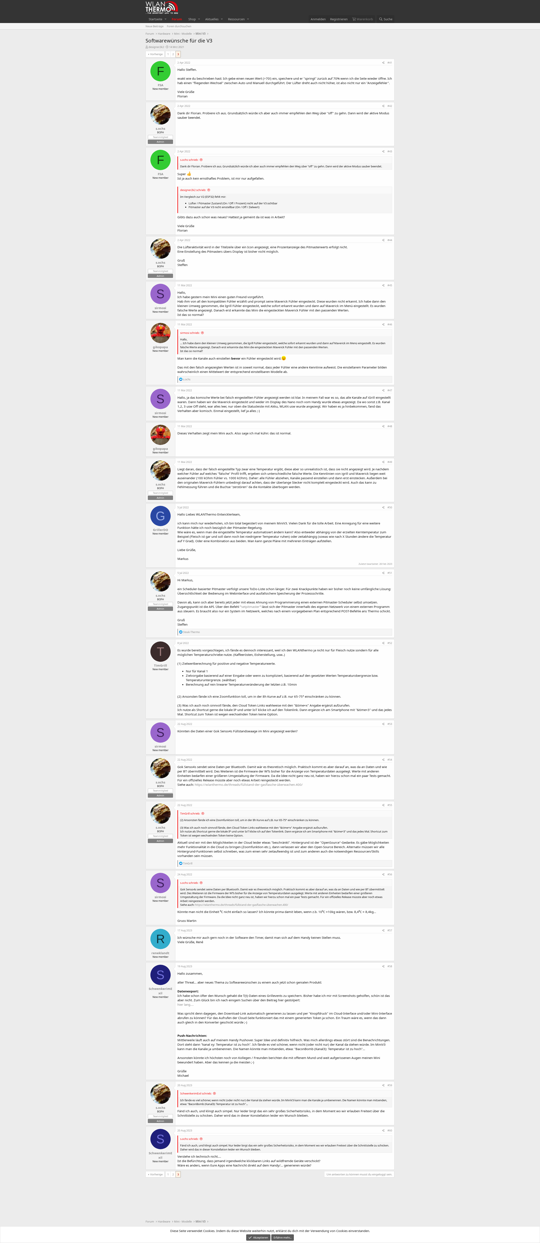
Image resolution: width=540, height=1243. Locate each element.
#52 (389, 643)
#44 (389, 240)
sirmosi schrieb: (190, 333)
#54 (389, 759)
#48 (389, 426)
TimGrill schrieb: (190, 813)
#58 (389, 966)
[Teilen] (383, 62)
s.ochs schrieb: (189, 160)
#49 (389, 462)
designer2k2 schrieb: (193, 190)
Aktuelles (212, 19)
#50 (389, 507)
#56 (389, 874)
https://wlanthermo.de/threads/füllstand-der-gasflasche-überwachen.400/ (249, 784)
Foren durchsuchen (179, 26)
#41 (389, 62)
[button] (166, 19)
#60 (389, 1130)
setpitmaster (250, 606)
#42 (389, 106)
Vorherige (156, 54)
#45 (389, 285)
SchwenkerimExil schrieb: (196, 1093)
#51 (389, 573)
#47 (389, 390)
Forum (177, 19)
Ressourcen (236, 19)
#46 (389, 324)
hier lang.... (185, 1004)
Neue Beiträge (154, 26)
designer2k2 (156, 47)
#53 (389, 724)
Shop (192, 19)
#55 (389, 805)
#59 (389, 1085)
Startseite (155, 19)
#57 (389, 930)
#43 (389, 151)
